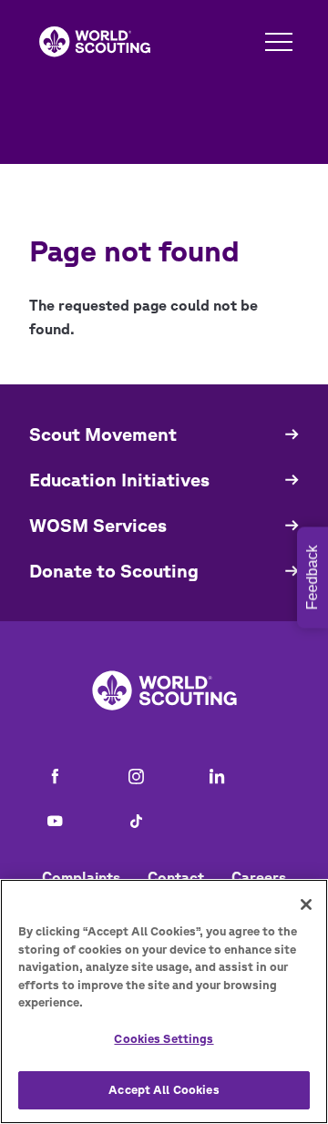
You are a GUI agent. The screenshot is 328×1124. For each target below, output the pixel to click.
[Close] (306, 904)
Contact (176, 877)
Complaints (81, 877)
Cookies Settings (163, 1039)
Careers (258, 877)
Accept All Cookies (163, 1090)
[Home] (94, 42)
